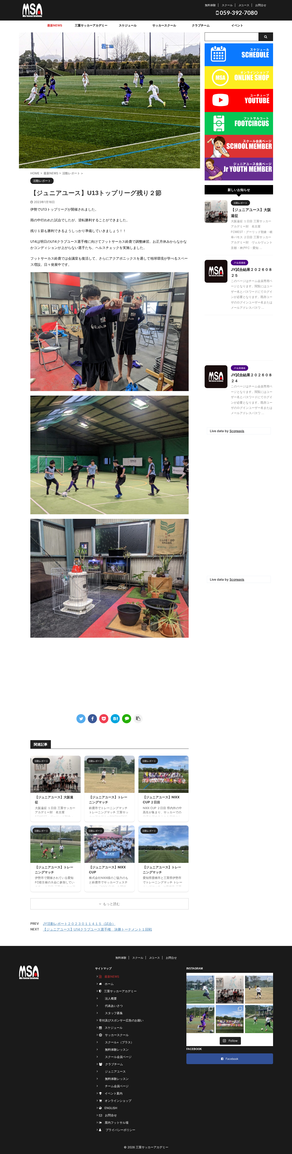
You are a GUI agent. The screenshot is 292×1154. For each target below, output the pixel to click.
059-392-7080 (238, 12)
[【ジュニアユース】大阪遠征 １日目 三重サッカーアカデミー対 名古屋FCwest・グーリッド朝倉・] (230, 990)
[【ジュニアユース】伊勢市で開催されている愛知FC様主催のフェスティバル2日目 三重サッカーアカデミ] (200, 1019)
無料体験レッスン (114, 1049)
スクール (227, 5)
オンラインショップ (116, 1100)
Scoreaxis (236, 431)
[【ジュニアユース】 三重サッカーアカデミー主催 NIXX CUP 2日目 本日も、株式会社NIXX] (230, 1019)
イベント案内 (112, 1093)
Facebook (232, 1058)
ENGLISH (109, 1108)
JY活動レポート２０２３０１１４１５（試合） (79, 924)
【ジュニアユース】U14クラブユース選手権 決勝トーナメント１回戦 (97, 929)
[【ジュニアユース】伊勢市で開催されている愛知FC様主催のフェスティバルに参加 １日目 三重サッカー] (259, 1019)
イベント (237, 25)
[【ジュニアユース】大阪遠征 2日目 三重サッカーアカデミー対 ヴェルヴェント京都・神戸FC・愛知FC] (200, 990)
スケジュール (128, 25)
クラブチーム (201, 25)
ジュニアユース (112, 1071)
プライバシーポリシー (119, 1130)
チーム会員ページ (114, 1086)
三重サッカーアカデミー (91, 25)
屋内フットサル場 (115, 1122)
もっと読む (111, 904)
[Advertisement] (109, 674)
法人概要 (108, 998)
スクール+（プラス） (116, 1042)
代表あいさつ (111, 1006)
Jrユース (244, 5)
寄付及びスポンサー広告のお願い (121, 1020)
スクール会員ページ (115, 1057)
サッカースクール (164, 25)
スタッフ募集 (111, 1013)
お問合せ (260, 5)
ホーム (108, 984)
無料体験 (210, 5)
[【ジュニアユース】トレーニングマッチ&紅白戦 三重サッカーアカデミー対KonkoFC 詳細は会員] (259, 990)
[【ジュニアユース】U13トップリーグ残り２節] (115, 718)
